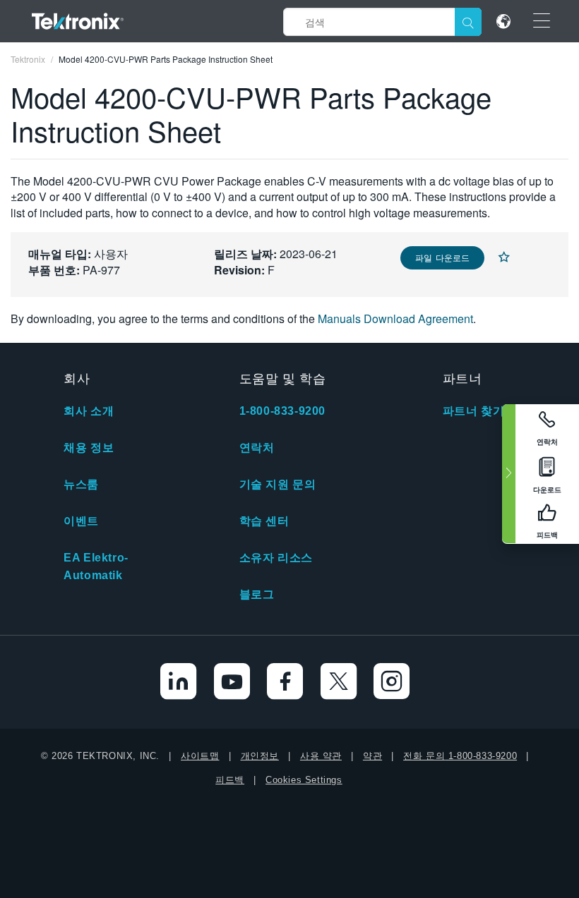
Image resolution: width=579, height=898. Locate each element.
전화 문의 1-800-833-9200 (460, 756)
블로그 (257, 594)
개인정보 (260, 756)
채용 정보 (89, 448)
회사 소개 (89, 411)
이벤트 (81, 521)
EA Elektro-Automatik (96, 566)
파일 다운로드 (442, 257)
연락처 (257, 448)
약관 (372, 756)
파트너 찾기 (474, 411)
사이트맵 (200, 756)
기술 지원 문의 (277, 484)
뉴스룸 (81, 484)
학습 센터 (264, 521)
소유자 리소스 (276, 558)
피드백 (229, 780)
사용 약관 (321, 756)
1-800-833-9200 (282, 411)
